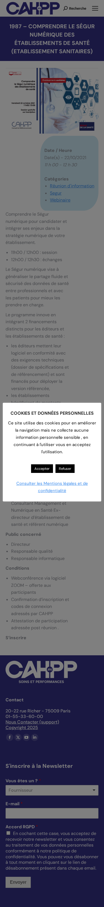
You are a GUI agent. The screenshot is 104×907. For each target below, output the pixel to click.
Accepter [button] (42, 468)
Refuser (65, 468)
